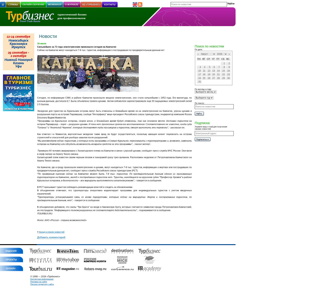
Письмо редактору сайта (42, 284)
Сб (223, 59)
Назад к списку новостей (51, 232)
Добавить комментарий (51, 237)
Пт (217, 59)
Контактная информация (41, 279)
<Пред (198, 54)
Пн (199, 59)
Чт (213, 59)
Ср (208, 59)
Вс (227, 59)
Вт (203, 59)
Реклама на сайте (38, 282)
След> (229, 54)
